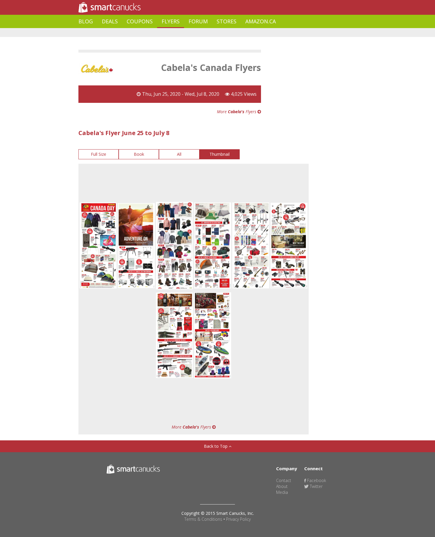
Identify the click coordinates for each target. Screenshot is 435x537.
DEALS (110, 21)
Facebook (316, 480)
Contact (283, 480)
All (179, 154)
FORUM (198, 21)
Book (139, 154)
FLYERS (171, 21)
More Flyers (237, 111)
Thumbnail (220, 154)
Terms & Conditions (203, 519)
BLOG (85, 21)
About (282, 486)
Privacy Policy (238, 519)
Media (282, 492)
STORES (226, 21)
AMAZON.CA (260, 21)
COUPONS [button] (140, 21)
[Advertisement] (186, 32)
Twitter (316, 486)
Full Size (98, 154)
